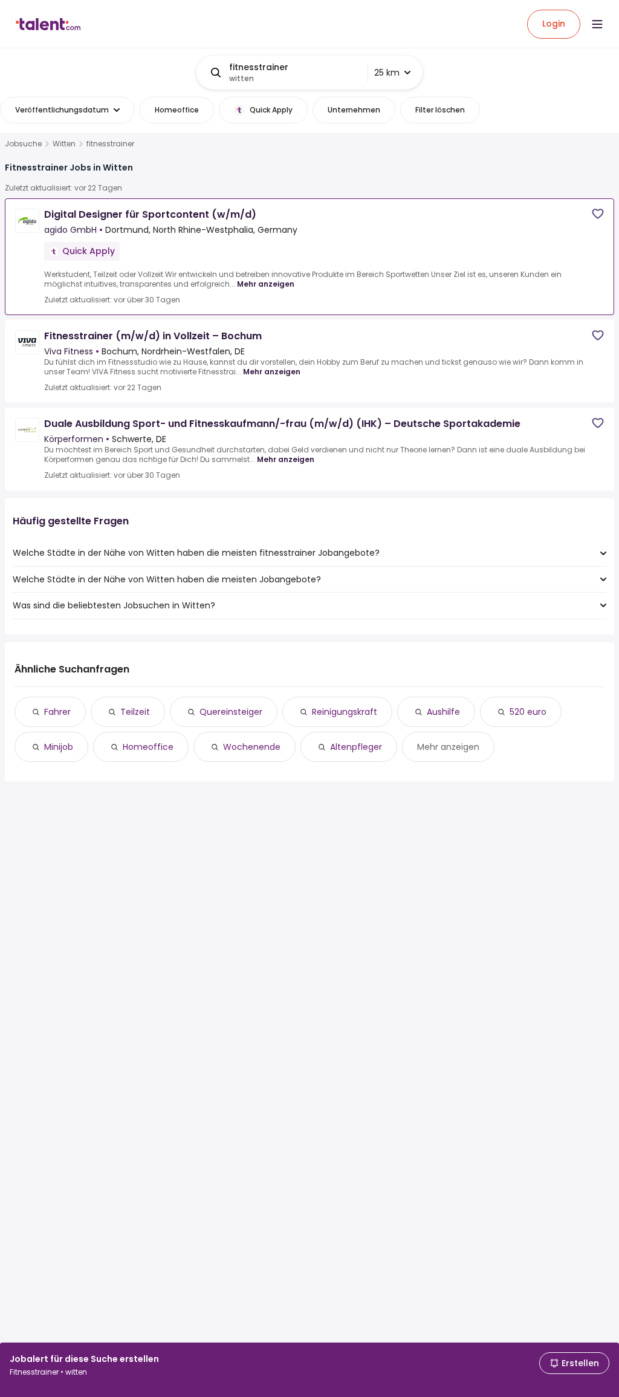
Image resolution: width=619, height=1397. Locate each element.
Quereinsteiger (230, 712)
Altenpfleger (356, 747)
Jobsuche (23, 144)
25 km (387, 73)
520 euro (528, 712)
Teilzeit (135, 712)
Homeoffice (148, 747)
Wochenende (251, 747)
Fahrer (57, 712)
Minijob (58, 747)
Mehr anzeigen (265, 284)
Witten (64, 144)
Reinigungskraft (344, 712)
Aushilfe (443, 712)
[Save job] (598, 214)
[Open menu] (597, 24)
